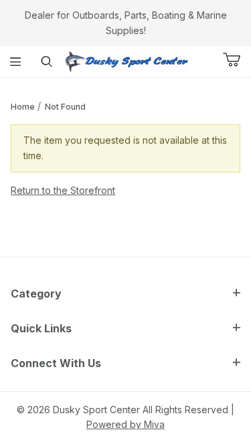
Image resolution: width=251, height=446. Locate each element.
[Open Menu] (15, 61)
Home (23, 107)
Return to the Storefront (63, 190)
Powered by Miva (125, 424)
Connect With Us (56, 363)
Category (36, 293)
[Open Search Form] (47, 61)
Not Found (65, 107)
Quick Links (41, 328)
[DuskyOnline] (126, 60)
